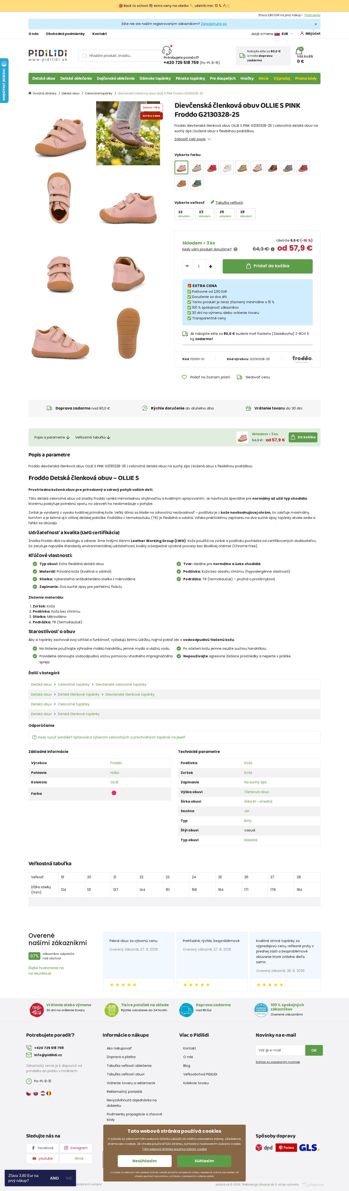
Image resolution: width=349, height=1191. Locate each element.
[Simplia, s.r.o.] (313, 1184)
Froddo (116, 763)
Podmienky (313, 15)
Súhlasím (204, 1161)
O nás (33, 33)
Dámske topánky (155, 78)
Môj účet (313, 33)
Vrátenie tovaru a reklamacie (131, 1083)
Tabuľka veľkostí (229, 202)
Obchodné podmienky (65, 33)
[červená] (212, 167)
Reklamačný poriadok (124, 1091)
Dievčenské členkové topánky (130, 694)
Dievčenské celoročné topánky (121, 684)
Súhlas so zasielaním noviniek (278, 1062)
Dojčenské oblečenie (116, 78)
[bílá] (227, 167)
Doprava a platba (121, 1056)
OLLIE (114, 782)
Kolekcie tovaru (196, 1083)
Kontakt (99, 33)
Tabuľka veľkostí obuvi (125, 1074)
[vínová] (303, 167)
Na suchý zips (255, 782)
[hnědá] (181, 183)
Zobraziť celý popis (190, 139)
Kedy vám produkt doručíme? (207, 249)
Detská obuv (43, 78)
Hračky (247, 78)
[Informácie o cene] (272, 249)
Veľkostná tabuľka (90, 437)
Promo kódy (306, 78)
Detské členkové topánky (78, 694)
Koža (248, 763)
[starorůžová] (257, 167)
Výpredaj (282, 78)
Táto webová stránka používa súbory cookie (174, 1149)
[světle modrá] (288, 167)
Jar (246, 811)
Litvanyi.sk (266, 1184)
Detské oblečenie (76, 78)
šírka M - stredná (258, 801)
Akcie (264, 78)
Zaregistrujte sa (213, 23)
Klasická (250, 840)
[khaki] (196, 183)
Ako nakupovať (119, 1048)
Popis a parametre (49, 437)
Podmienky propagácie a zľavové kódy (134, 1117)
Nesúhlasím (144, 1161)
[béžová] (196, 167)
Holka (114, 772)
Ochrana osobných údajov (82, 1184)
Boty (248, 820)
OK (314, 1050)
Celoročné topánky (98, 93)
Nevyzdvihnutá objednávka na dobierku (132, 1103)
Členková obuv (256, 792)
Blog (186, 1065)
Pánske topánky (190, 78)
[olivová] (242, 167)
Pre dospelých (223, 78)
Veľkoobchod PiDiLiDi (200, 1074)
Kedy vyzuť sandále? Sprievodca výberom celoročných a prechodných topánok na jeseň (111, 737)
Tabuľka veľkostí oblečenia (129, 1065)
